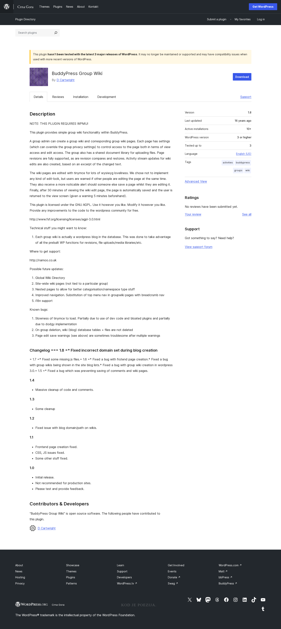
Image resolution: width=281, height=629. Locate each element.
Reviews (58, 97)
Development (106, 97)
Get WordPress (263, 6)
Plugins (70, 577)
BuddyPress (228, 583)
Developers (124, 577)
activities (228, 162)
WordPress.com (230, 565)
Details (38, 97)
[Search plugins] (56, 33)
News (18, 571)
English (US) (243, 153)
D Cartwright (66, 80)
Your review (193, 214)
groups (238, 170)
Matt (223, 571)
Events (172, 571)
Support (245, 97)
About (19, 565)
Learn (120, 565)
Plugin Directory (25, 19)
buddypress (243, 162)
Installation (80, 97)
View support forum (198, 247)
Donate (174, 577)
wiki (247, 170)
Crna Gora (58, 604)
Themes (71, 571)
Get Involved (176, 565)
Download (242, 76)
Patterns (71, 583)
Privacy (20, 583)
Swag (173, 583)
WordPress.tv (127, 583)
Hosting (20, 577)
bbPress (225, 577)
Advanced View (196, 181)
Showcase (72, 565)
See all (246, 214)
